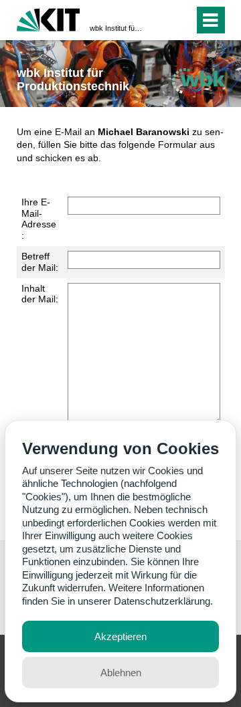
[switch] (160, 20)
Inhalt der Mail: (39, 294)
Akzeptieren (120, 636)
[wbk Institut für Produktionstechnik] (198, 80)
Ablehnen (120, 672)
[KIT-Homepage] (48, 18)
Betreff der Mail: (39, 262)
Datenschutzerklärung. (163, 601)
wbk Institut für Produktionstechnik (116, 28)
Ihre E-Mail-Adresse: (38, 219)
